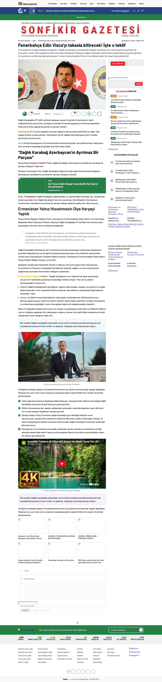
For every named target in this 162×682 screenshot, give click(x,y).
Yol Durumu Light (24, 655)
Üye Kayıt (111, 652)
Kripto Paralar (137, 638)
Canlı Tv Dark (43, 649)
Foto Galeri (101, 3)
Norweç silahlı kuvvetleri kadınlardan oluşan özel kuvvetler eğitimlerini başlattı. (71, 11)
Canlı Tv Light (23, 662)
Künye (141, 3)
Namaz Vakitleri (35, 638)
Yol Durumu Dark (24, 659)
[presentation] (26, 10)
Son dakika (120, 11)
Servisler (63, 3)
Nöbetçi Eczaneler (45, 659)
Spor (92, 3)
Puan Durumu (81, 17)
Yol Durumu (121, 638)
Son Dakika (52, 3)
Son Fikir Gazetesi (24, 41)
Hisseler (95, 638)
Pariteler (107, 638)
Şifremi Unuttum (113, 655)
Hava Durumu (65, 638)
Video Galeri (97, 652)
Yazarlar (121, 3)
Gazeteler (132, 3)
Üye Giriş (110, 649)
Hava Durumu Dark (25, 652)
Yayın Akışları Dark (45, 655)
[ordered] (41, 610)
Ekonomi (83, 3)
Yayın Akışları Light (45, 652)
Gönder (25, 610)
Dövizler (80, 652)
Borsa (20, 638)
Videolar (112, 3)
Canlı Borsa (61, 649)
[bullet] (42, 610)
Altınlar (80, 649)
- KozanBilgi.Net (75, 679)
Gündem (74, 3)
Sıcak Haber (97, 662)
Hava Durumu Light (25, 649)
